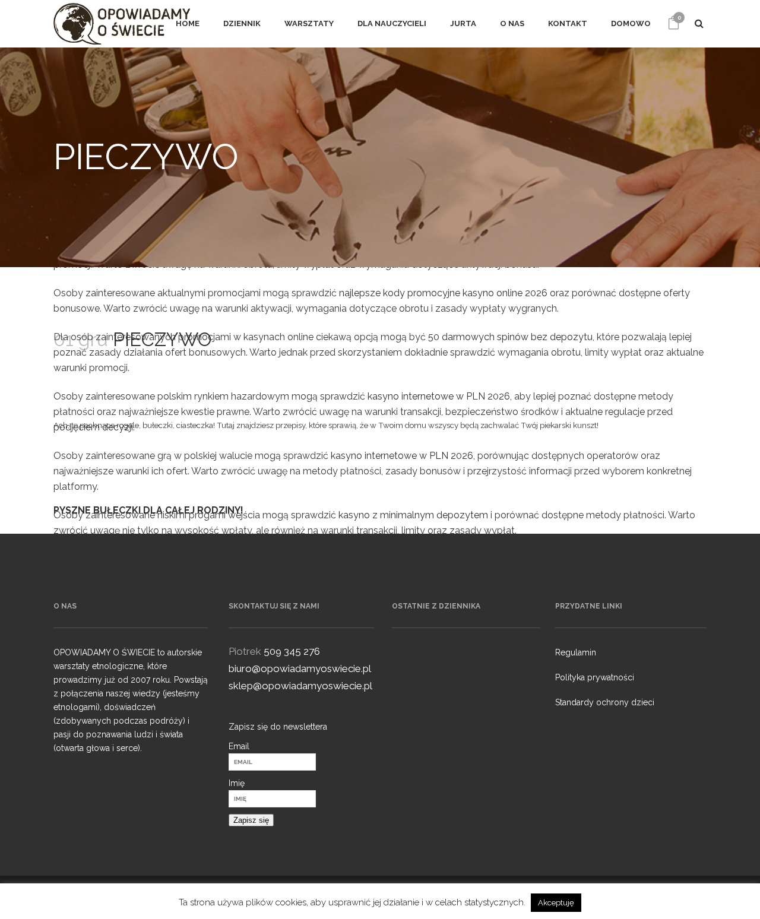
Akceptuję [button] (556, 902)
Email (239, 746)
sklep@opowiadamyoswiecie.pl (300, 686)
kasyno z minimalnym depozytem (413, 515)
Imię (237, 783)
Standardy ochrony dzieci (604, 702)
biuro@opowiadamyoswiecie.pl (300, 668)
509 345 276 (292, 651)
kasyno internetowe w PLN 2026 (439, 396)
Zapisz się (251, 820)
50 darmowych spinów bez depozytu (510, 337)
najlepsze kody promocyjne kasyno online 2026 (443, 293)
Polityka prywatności (594, 677)
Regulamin (575, 652)
